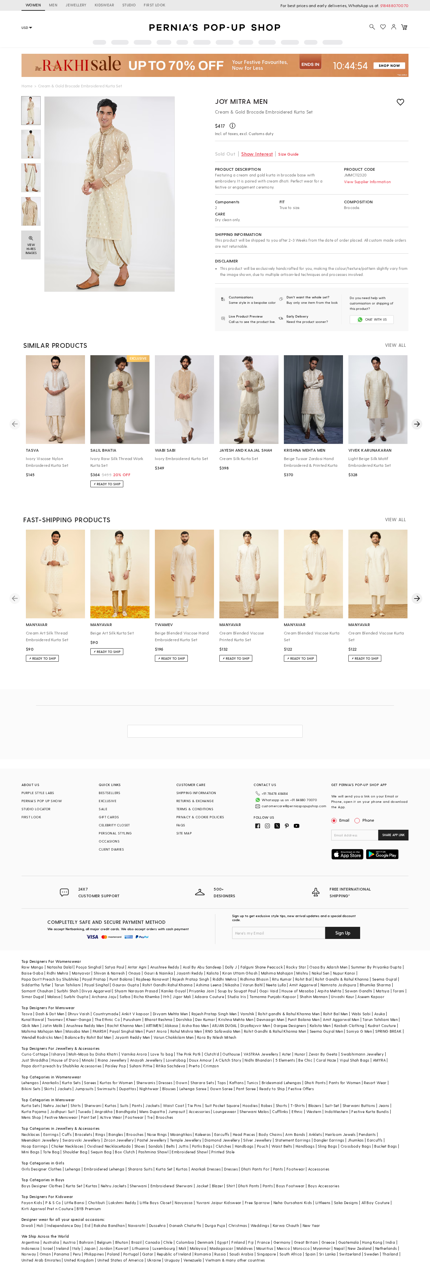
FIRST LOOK (154, 5)
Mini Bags (31, 1152)
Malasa (53, 996)
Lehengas (30, 1082)
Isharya (58, 1054)
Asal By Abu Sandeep (202, 967)
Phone (368, 820)
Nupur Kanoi (344, 973)
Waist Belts (281, 1146)
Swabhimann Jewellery (362, 1054)
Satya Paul (114, 967)
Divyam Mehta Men (170, 1014)
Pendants (367, 1134)
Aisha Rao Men (195, 1025)
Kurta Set (164, 1169)
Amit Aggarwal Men (341, 1019)
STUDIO (129, 5)
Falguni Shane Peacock (262, 967)
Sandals (155, 1146)
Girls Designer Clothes (42, 1169)
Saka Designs (346, 1202)
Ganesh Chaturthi (185, 1225)
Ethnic (297, 1111)
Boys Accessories (323, 1186)
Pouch (262, 1146)
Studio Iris (236, 996)
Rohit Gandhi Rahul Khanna (167, 985)
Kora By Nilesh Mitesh (216, 1037)
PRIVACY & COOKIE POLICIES (200, 817)
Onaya (134, 973)
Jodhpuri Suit (62, 1111)
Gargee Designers (289, 1025)
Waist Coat (173, 1105)
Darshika (184, 1019)
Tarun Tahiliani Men (380, 1019)
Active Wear (111, 1117)
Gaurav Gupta (125, 985)
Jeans (384, 1105)
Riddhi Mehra (225, 979)
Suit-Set (332, 1105)
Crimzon (211, 1066)
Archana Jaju (104, 996)
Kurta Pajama (34, 1111)
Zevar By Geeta (323, 1054)
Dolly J (231, 967)
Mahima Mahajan (277, 973)
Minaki (88, 1060)
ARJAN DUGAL (224, 1025)
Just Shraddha (35, 1060)
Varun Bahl (252, 985)
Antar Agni (137, 967)
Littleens (323, 1202)
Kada (126, 1146)
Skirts (49, 1088)
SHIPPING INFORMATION (196, 793)
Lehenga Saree (192, 1088)
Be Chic (305, 1060)
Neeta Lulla (276, 985)
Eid (87, 1225)
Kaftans (236, 1082)
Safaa (125, 996)
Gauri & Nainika (158, 973)
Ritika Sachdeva (170, 1066)
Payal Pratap (94, 979)
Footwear (134, 1117)
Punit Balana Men (303, 1019)
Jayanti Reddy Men (132, 1037)
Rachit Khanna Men (124, 1025)
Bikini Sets (31, 1088)
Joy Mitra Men (241, 101)
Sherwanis (146, 1082)
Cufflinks (280, 1111)
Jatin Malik (52, 1025)
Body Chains (270, 1134)
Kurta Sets (71, 1082)
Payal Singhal (96, 985)
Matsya (382, 991)
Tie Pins (194, 1105)
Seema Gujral (384, 979)
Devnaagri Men (270, 1019)
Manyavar (81, 973)
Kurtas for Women (116, 1082)
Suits (124, 1105)
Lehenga (73, 1169)
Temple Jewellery (185, 1140)
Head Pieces (244, 1134)
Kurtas (110, 1105)
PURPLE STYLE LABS (38, 793)
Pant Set (88, 1117)
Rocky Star (296, 967)
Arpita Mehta (329, 991)
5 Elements (285, 1060)
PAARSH (99, 1031)
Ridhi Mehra (57, 973)
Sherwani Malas (254, 1111)
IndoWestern (336, 1111)
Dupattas (127, 1088)
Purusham (132, 1019)
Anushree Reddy (164, 967)
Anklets (315, 1134)
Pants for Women (344, 1082)
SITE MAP (184, 833)
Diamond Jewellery (222, 1140)
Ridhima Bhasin (254, 979)
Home (27, 85)
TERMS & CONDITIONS (194, 809)
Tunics (252, 1082)
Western (313, 1111)
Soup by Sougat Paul (237, 991)
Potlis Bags (202, 1146)
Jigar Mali (182, 996)
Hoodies (250, 1105)
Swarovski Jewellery (81, 1140)
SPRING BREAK (388, 1031)
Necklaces (31, 1134)
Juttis (183, 1146)
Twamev (55, 1019)
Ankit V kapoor (135, 1014)
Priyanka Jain (201, 991)
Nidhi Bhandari (258, 1060)
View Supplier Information (367, 181)
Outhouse (231, 1054)
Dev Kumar (205, 1019)
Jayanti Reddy (189, 973)
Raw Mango (33, 967)
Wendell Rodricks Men (41, 1037)
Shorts (281, 1105)
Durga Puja (215, 1225)
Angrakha (104, 1111)
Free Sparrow (257, 1202)
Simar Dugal (33, 996)
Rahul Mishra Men (186, 1031)
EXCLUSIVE (107, 801)
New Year (311, 1225)
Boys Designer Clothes (42, 1186)
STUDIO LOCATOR (36, 809)
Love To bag (161, 1054)
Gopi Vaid (268, 991)
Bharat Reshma (159, 1019)
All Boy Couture (375, 1202)
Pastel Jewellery (151, 1140)
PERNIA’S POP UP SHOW (42, 801)
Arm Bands (295, 1134)
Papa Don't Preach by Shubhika (50, 979)
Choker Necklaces (67, 1146)
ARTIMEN (153, 1025)
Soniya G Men (359, 1031)
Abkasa (171, 1025)
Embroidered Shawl (190, 1152)
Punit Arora (156, 1031)
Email (344, 820)
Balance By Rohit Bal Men (88, 1037)
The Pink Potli (188, 1054)
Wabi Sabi (361, 1014)
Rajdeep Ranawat (152, 979)
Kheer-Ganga (78, 1019)
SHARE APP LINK (393, 835)
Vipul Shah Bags (355, 1060)
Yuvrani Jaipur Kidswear (219, 1202)
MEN (53, 5)
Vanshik (247, 1014)
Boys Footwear (290, 1186)
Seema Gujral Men (326, 1031)
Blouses (169, 1088)
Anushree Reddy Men (85, 1025)
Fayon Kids (32, 1202)
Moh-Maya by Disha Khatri (93, 1054)
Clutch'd (211, 1054)
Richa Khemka (147, 996)
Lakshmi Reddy (122, 1202)
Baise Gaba (32, 973)
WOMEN (33, 5)
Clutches (223, 1146)
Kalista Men (320, 1025)
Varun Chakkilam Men (174, 1037)
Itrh (166, 996)
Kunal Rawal (33, 1019)
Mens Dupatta (152, 1111)
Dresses (165, 1082)
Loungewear (224, 1111)
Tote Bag (51, 1152)
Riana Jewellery (112, 1060)
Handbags (244, 1146)
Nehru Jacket (55, 1105)
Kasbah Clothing (349, 1025)
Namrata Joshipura (338, 985)
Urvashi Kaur (342, 996)
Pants (137, 1105)
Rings (100, 1134)
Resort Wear (375, 1082)
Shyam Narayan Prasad (136, 991)
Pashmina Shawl (153, 1152)
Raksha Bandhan (109, 1225)
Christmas (237, 1225)
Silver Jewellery (257, 1140)
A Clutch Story (228, 1060)
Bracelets (83, 1134)
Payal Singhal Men (126, 1031)
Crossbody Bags (356, 1146)
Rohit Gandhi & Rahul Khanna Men (275, 1031)
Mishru (302, 973)
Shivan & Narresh (109, 973)
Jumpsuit (176, 1111)
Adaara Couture (209, 996)
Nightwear (149, 1088)
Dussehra (157, 1225)
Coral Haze (326, 1060)
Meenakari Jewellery (40, 1140)
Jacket (202, 1186)
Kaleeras (203, 1134)
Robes (266, 1105)
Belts (170, 1146)
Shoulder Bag (75, 1152)
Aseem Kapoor (370, 996)
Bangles (116, 1134)
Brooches (164, 1117)
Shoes (139, 1146)
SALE (103, 809)
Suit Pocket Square (222, 1105)
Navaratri (137, 1225)
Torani (398, 991)
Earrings (50, 1134)
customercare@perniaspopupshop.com (294, 806)
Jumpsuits (84, 1088)
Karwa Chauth (286, 1225)
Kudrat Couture (382, 1025)
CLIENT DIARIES (111, 849)
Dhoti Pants (315, 1082)
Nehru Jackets (113, 1186)
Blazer (217, 1186)
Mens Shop (31, 1117)
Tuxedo (84, 1111)
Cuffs (67, 1134)
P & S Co (53, 1202)
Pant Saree (246, 1088)
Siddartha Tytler (36, 985)
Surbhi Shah (67, 991)
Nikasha (232, 985)
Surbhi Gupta (76, 996)
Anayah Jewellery (146, 1060)
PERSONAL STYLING (115, 833)
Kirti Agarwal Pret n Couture (47, 1208)
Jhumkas (356, 1140)
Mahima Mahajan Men (42, 1031)
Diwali (27, 1225)
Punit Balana (121, 979)
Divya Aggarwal (96, 991)
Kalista (213, 973)
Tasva (27, 1014)
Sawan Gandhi (359, 991)
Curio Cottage (35, 1054)
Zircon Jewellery (119, 1140)
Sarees (90, 1082)
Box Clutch (125, 1152)
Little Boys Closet (155, 1202)
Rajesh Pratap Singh (190, 979)
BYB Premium (89, 1208)
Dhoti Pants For (255, 1169)
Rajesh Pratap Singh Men (214, 1014)
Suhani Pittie (140, 1066)
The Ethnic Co (107, 1019)
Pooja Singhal (88, 967)
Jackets (64, 1088)
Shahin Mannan (314, 996)
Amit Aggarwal (303, 985)
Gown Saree (221, 1088)
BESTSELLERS (109, 793)
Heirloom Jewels (340, 1134)
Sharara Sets (202, 1082)
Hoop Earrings (35, 1146)
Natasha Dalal (60, 967)
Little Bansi (74, 1202)
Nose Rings (157, 1134)
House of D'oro (65, 1060)
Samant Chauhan (37, 991)
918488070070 (394, 5)
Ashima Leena (208, 985)
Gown (181, 1082)
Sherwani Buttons (359, 1105)
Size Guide (288, 154)
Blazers (314, 1105)
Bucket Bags (385, 1146)
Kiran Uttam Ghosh (240, 973)
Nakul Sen (321, 973)
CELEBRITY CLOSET (114, 825)
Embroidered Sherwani (171, 1186)
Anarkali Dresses (206, 1169)
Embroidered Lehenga (104, 1169)
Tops (221, 1082)
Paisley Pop (115, 1066)
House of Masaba (298, 991)
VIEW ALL (395, 344)
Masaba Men (77, 1031)
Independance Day (64, 1225)
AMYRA (379, 1060)
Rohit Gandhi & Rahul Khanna (342, 979)
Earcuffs (221, 1134)
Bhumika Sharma (375, 985)
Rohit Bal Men (335, 1014)
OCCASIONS (109, 841)
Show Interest (257, 154)
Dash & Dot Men (50, 1014)
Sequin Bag (101, 1152)
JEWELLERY (76, 5)
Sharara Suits (140, 1169)
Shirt (230, 1186)
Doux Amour (200, 1060)
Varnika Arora (134, 1054)
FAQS (180, 825)
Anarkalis (50, 1082)
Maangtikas (181, 1134)
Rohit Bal (303, 979)
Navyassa (183, 1202)
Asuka (379, 1014)
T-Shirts (298, 1105)
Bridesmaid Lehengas (281, 1082)
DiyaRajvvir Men (255, 1025)
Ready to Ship (272, 1088)
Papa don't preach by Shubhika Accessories (61, 1066)
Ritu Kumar (282, 979)
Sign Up (342, 932)
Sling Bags (327, 1146)
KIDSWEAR (104, 5)
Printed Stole (222, 1152)
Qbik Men (30, 1025)
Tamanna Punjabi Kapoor (273, 996)
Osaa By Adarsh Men (328, 967)
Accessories (199, 1111)
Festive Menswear (61, 1117)
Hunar (300, 1054)
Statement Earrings (292, 1140)
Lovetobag (176, 1060)
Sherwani (92, 1105)
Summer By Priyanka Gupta (376, 967)
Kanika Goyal (173, 991)
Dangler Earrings (329, 1140)
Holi (40, 1225)
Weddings (260, 1225)
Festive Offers (301, 1088)
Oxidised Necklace (104, 1146)
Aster (286, 1054)
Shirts (76, 1105)
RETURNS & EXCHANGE (195, 801)
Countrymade (105, 1014)
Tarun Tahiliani (67, 985)
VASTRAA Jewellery (261, 1054)
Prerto (194, 1066)
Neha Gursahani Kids (292, 1202)
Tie (150, 1117)
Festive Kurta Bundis (370, 1111)
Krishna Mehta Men (235, 1019)
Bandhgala (126, 1111)
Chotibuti (96, 1202)
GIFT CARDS (109, 817)
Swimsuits (106, 1088)
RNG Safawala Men (222, 1031)
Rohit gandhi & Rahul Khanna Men (288, 1014)
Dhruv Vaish (78, 1014)
